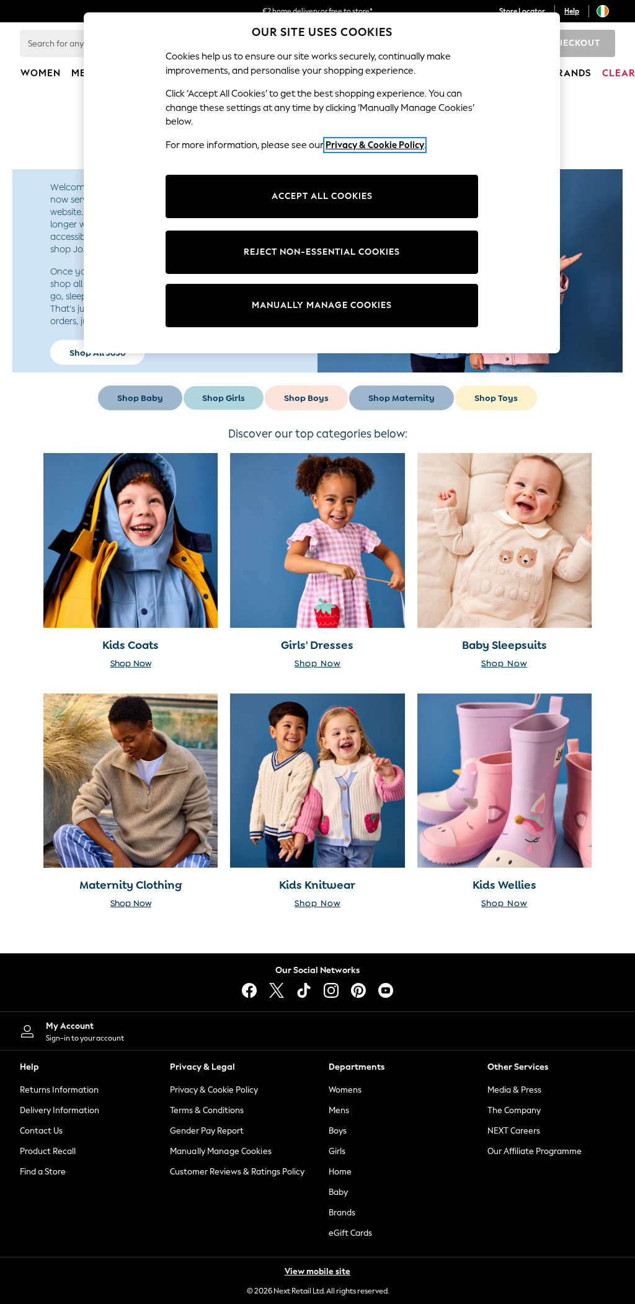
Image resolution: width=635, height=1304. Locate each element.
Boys (338, 1131)
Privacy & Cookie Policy (214, 1090)
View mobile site (317, 1271)
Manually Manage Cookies (221, 1151)
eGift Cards (350, 1233)
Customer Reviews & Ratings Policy (237, 1171)
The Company (514, 1110)
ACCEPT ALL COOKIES (322, 196)
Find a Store (43, 1171)
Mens (339, 1110)
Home (340, 1171)
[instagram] (331, 990)
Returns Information (59, 1090)
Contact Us (41, 1131)
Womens (345, 1090)
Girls (337, 1151)
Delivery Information (59, 1110)
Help (571, 11)
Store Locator (522, 11)
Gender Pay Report (207, 1131)
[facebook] (249, 990)
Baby (338, 1192)
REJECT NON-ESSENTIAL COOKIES (322, 252)
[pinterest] (358, 990)
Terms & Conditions (207, 1110)
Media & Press (514, 1090)
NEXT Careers (513, 1131)
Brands (342, 1212)
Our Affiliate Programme (534, 1151)
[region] (322, 182)
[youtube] (385, 990)
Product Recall (48, 1151)
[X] (276, 990)
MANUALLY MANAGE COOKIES (322, 305)
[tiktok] (304, 990)
